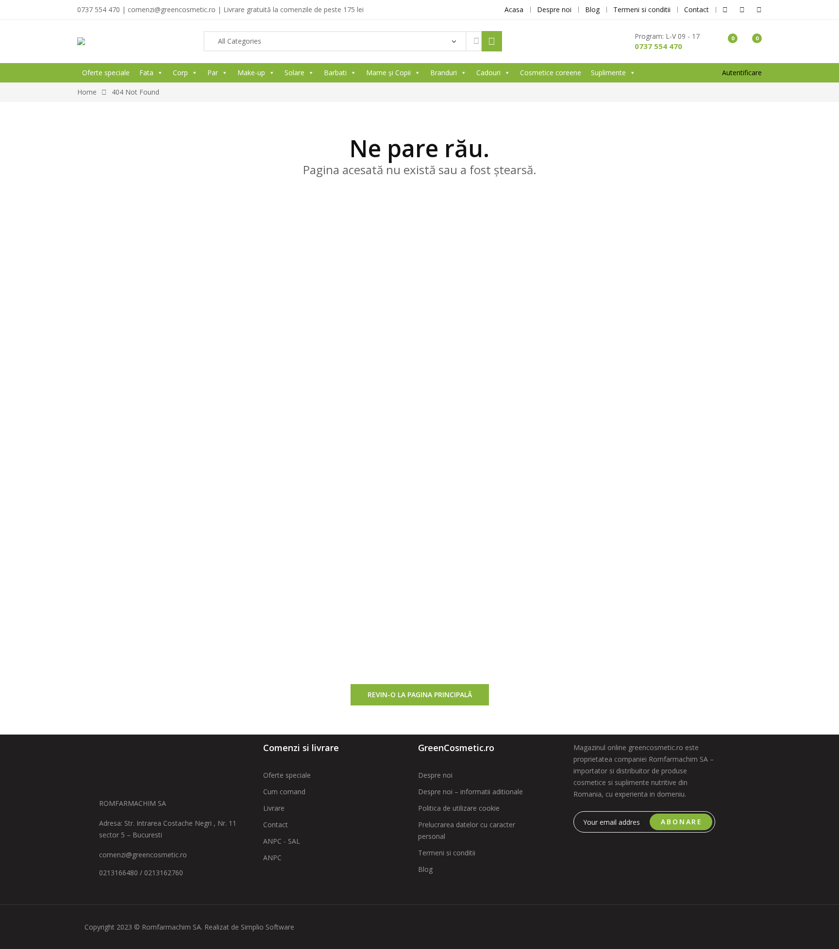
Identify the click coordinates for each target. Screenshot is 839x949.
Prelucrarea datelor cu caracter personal (466, 830)
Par (212, 72)
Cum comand (284, 791)
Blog (425, 869)
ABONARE (682, 821)
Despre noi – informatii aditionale (470, 791)
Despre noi (435, 775)
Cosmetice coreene (550, 72)
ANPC (272, 857)
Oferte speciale (106, 72)
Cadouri (488, 72)
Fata (146, 72)
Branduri (443, 72)
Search (492, 41)
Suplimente (608, 72)
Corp (180, 72)
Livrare (274, 808)
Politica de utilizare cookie (459, 808)
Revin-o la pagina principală (420, 694)
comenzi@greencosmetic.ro (143, 854)
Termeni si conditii (446, 852)
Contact (275, 824)
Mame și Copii (388, 72)
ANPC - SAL (281, 841)
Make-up (251, 72)
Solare (294, 72)
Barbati (335, 72)
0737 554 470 (658, 46)
